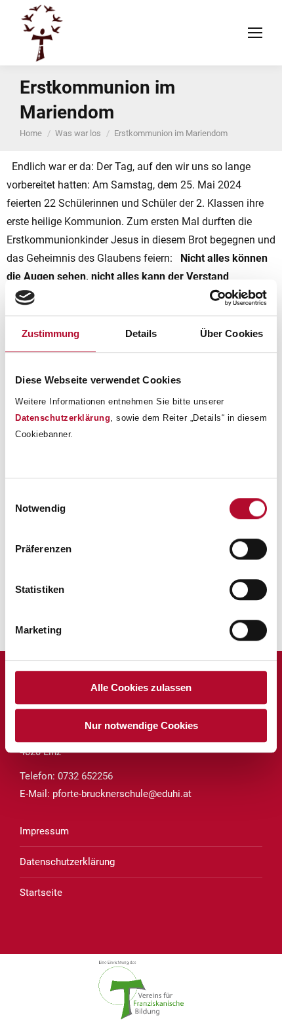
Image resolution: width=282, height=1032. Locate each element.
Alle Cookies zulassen (141, 687)
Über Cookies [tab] (231, 333)
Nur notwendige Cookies (141, 725)
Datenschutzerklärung (62, 418)
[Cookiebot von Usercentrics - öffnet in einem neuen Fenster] (209, 297)
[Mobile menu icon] (255, 33)
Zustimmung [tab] (51, 333)
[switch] (248, 549)
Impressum (44, 831)
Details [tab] (141, 333)
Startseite (41, 893)
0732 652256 (85, 776)
